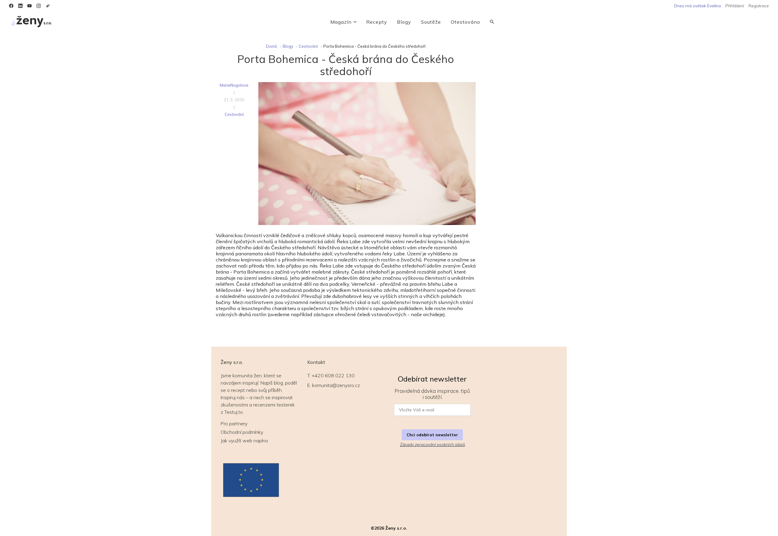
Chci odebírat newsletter (432, 434)
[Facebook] (11, 6)
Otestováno (465, 22)
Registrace (759, 5)
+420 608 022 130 (333, 375)
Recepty (376, 22)
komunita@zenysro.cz (336, 385)
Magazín (341, 22)
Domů (271, 46)
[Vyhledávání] (492, 22)
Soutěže (431, 22)
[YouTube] (29, 6)
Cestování (308, 46)
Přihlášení (734, 5)
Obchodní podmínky (242, 432)
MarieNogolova (234, 85)
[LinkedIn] (20, 6)
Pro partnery (234, 423)
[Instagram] (38, 6)
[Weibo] (48, 6)
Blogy (404, 22)
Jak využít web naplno (244, 440)
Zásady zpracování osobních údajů (432, 444)
